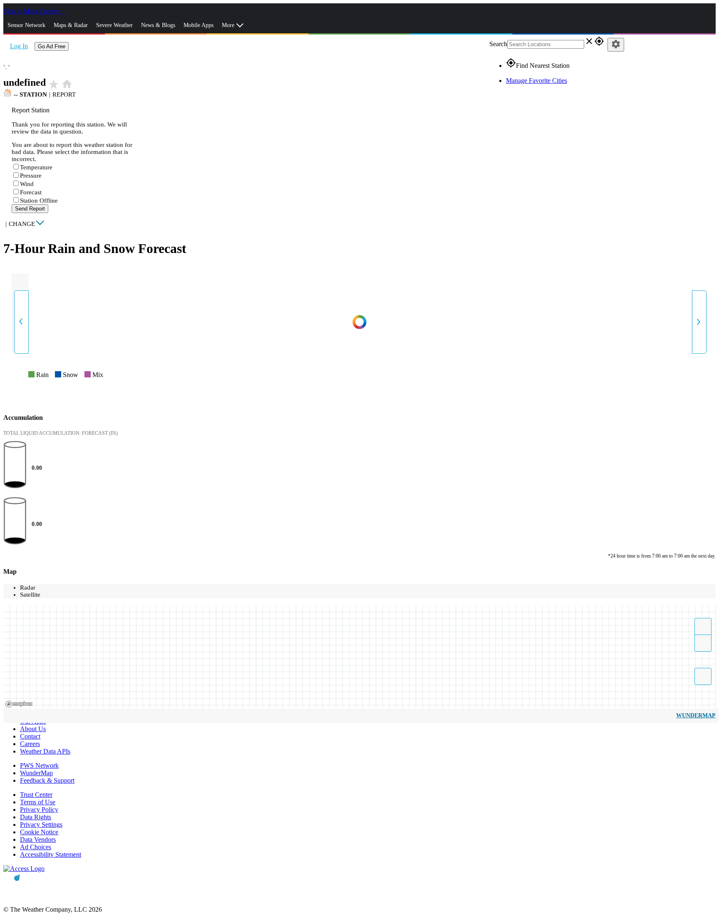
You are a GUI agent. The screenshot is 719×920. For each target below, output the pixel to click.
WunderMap (696, 715)
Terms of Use (37, 802)
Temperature (36, 167)
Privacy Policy (39, 809)
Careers (30, 743)
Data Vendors (38, 839)
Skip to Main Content (32, 11)
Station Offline (39, 200)
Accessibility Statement (50, 854)
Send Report (30, 209)
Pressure (31, 175)
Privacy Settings (41, 824)
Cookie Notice (39, 832)
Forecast (31, 192)
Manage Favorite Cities (536, 80)
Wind (27, 184)
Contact (30, 736)
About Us (33, 728)
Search (498, 43)
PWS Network (39, 765)
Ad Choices (35, 847)
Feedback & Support (47, 780)
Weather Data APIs (45, 751)
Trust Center (36, 794)
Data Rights (35, 817)
